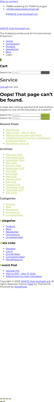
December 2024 (15, 157)
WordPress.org (14, 259)
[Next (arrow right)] (4, 401)
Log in (9, 251)
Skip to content (9, 1)
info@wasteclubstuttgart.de (22, 9)
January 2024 (13, 165)
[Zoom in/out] (1, 398)
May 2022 (11, 176)
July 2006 (11, 192)
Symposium (13, 43)
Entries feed (13, 254)
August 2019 (13, 184)
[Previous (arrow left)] (1, 401)
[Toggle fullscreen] (4, 398)
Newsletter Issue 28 (17, 143)
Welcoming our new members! (24, 135)
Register (11, 248)
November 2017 (15, 190)
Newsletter (12, 49)
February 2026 (14, 154)
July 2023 (11, 171)
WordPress (20, 286)
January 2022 (13, 179)
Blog (8, 52)
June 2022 (12, 173)
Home (9, 41)
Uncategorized (14, 215)
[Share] (7, 398)
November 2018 (15, 187)
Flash (31, 284)
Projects (10, 46)
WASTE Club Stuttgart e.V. (15, 28)
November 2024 (15, 160)
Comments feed (15, 257)
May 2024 (11, 163)
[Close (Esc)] (10, 398)
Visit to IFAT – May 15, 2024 (21, 132)
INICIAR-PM (12, 129)
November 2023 (15, 168)
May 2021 (11, 182)
